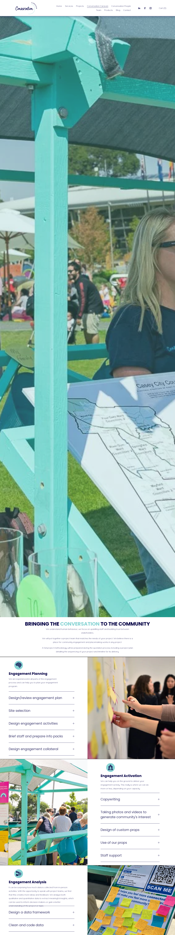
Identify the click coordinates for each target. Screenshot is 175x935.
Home (59, 6)
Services (69, 6)
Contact (127, 10)
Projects (80, 6)
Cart (162, 8)
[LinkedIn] (139, 8)
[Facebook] (145, 8)
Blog (118, 10)
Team (98, 10)
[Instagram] (150, 8)
